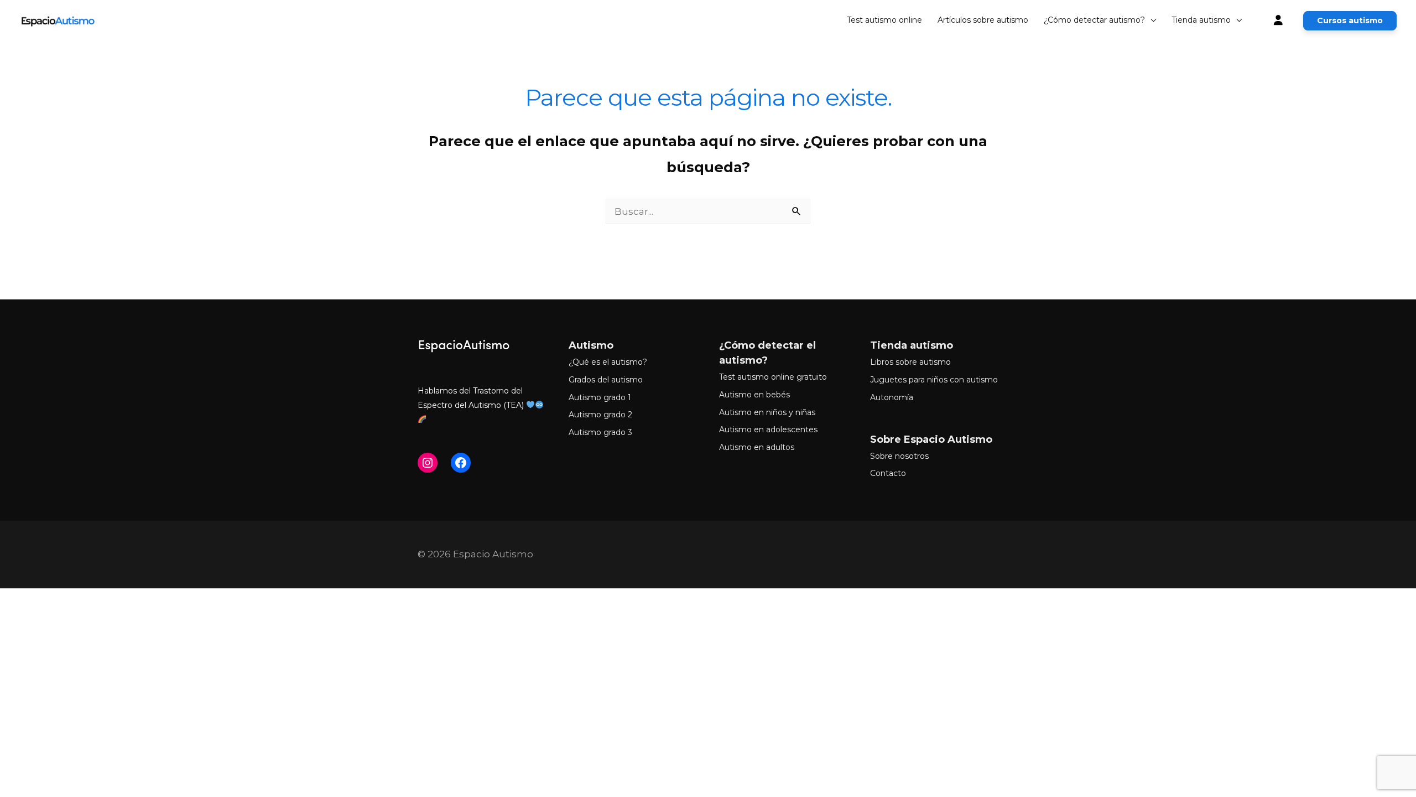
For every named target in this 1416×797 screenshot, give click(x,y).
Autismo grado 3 (600, 432)
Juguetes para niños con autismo (934, 380)
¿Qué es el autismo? (608, 362)
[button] (1350, 21)
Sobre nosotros (899, 456)
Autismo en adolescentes (768, 429)
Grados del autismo (606, 380)
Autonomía (891, 397)
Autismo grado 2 (600, 415)
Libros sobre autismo (910, 362)
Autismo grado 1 (600, 397)
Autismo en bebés (754, 395)
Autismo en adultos (756, 447)
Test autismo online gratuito (773, 377)
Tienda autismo (1201, 20)
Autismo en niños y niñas (767, 412)
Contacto (888, 473)
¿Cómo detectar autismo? (1094, 20)
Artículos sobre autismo (983, 20)
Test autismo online (884, 20)
